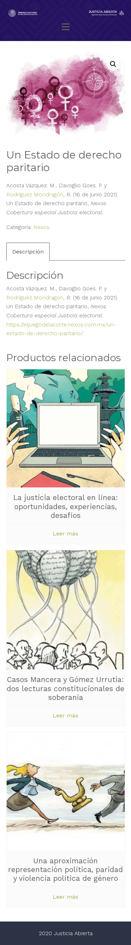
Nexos (41, 227)
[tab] (28, 252)
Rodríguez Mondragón (34, 194)
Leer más (65, 533)
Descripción (28, 251)
